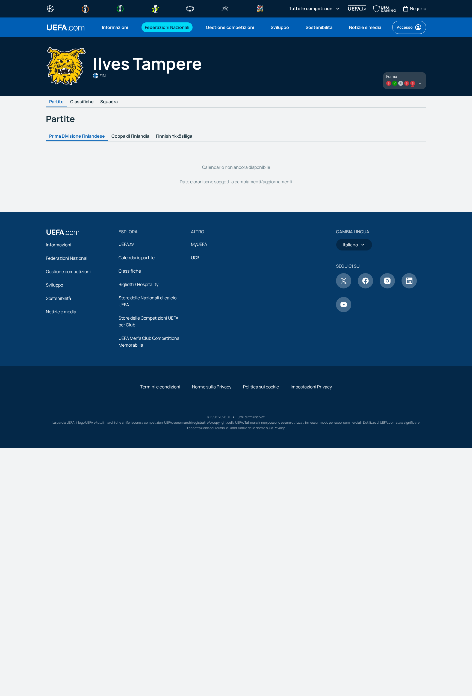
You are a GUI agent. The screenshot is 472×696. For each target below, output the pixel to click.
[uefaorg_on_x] (343, 287)
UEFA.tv (126, 244)
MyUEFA (199, 244)
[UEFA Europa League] (85, 8)
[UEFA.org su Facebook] (365, 287)
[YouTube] (343, 311)
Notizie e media (61, 312)
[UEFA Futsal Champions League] (225, 8)
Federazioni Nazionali (67, 258)
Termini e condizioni (160, 387)
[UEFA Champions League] (50, 8)
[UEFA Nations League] (260, 8)
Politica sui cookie (261, 387)
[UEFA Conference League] (120, 8)
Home (65, 27)
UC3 (195, 258)
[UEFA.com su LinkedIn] (409, 287)
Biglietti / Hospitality (138, 284)
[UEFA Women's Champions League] (190, 8)
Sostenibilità (58, 298)
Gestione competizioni (68, 272)
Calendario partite (137, 258)
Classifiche (82, 101)
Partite (56, 101)
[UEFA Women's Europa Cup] (155, 8)
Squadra (109, 101)
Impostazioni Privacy (311, 387)
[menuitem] (116, 27)
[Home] (63, 232)
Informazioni (58, 245)
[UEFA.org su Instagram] (387, 287)
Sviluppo (54, 285)
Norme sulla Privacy (211, 387)
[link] (115, 27)
